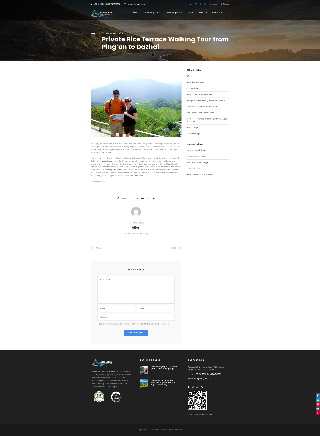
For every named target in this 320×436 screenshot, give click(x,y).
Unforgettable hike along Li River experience (205, 100)
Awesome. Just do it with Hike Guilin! (202, 106)
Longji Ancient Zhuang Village (199, 94)
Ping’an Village (192, 88)
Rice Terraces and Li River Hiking (200, 112)
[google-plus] (191, 4)
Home (134, 12)
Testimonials (110, 33)
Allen (136, 227)
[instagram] (205, 4)
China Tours (218, 12)
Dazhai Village (192, 127)
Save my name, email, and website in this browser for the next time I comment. (135, 324)
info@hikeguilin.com (137, 4)
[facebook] (186, 4)
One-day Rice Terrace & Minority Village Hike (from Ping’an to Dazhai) (163, 382)
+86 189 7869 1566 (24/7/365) (208, 374)
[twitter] (196, 4)
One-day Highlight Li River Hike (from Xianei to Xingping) (164, 367)
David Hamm (192, 174)
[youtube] (200, 4)
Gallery (190, 12)
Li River (189, 76)
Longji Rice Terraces (195, 82)
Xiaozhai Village (193, 133)
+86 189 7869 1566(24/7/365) (107, 4)
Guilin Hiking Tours (151, 12)
